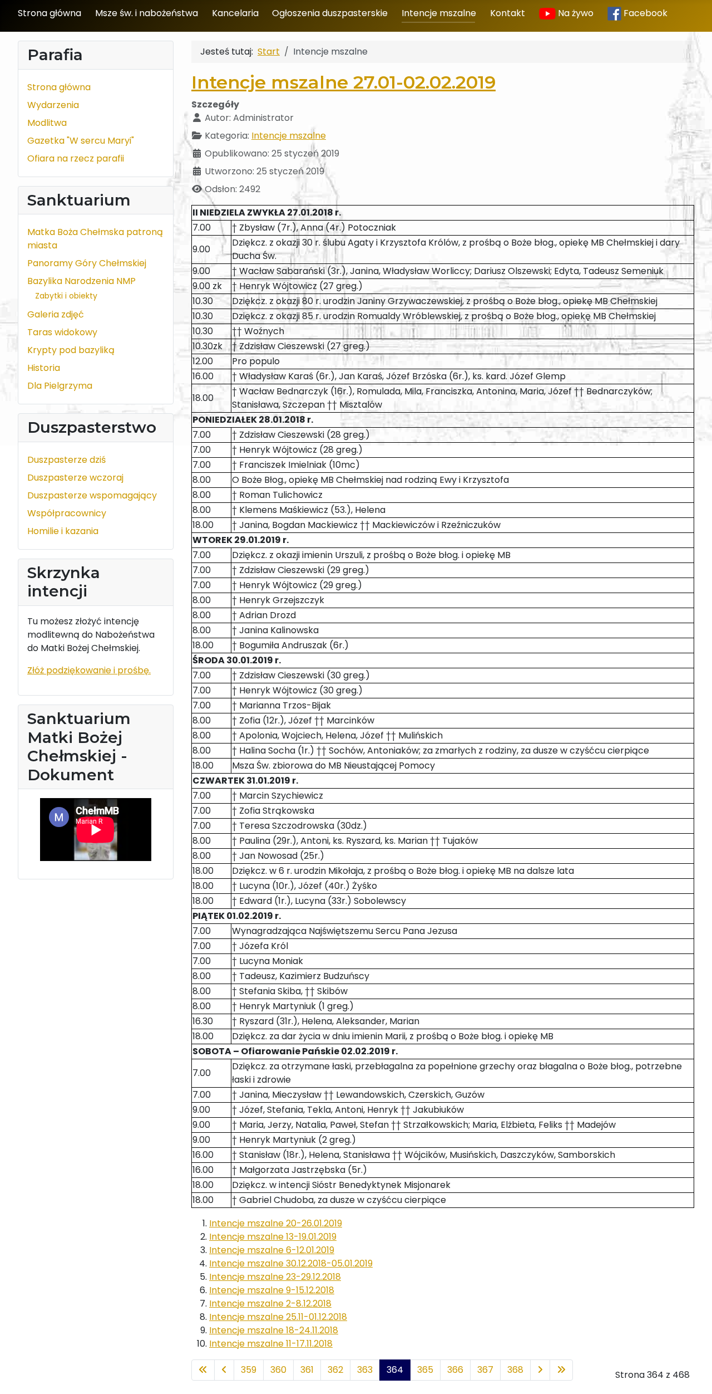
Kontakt (507, 13)
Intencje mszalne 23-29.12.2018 (275, 1276)
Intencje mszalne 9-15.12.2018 (271, 1290)
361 (307, 1369)
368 (515, 1369)
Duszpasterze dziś (66, 459)
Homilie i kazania (62, 531)
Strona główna (49, 13)
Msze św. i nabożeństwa (146, 13)
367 (485, 1369)
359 (248, 1369)
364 (395, 1369)
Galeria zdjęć (55, 314)
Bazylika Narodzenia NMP (81, 281)
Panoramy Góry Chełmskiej (86, 263)
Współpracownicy (66, 513)
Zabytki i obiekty (66, 295)
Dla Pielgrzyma (59, 385)
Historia (43, 367)
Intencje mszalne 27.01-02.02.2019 (343, 82)
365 (425, 1369)
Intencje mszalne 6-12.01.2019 (271, 1250)
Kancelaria (235, 13)
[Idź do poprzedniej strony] (224, 1370)
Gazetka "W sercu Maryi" (80, 140)
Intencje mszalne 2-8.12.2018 (270, 1303)
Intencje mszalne (439, 13)
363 (365, 1369)
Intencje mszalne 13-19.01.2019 (273, 1236)
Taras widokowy (62, 332)
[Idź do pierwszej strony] (203, 1370)
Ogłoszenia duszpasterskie (330, 13)
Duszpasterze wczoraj (75, 477)
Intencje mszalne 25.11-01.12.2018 (278, 1316)
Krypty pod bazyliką (71, 350)
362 (335, 1369)
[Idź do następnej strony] (540, 1370)
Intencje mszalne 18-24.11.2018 (273, 1330)
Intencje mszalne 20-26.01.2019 (275, 1223)
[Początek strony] (692, 1373)
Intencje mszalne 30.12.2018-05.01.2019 (291, 1263)
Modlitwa (47, 122)
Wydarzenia (53, 105)
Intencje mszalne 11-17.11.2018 (271, 1343)
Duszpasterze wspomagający (92, 495)
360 (278, 1369)
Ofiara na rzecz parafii (75, 158)
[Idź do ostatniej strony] (561, 1370)
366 (455, 1369)
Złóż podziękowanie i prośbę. (89, 670)
